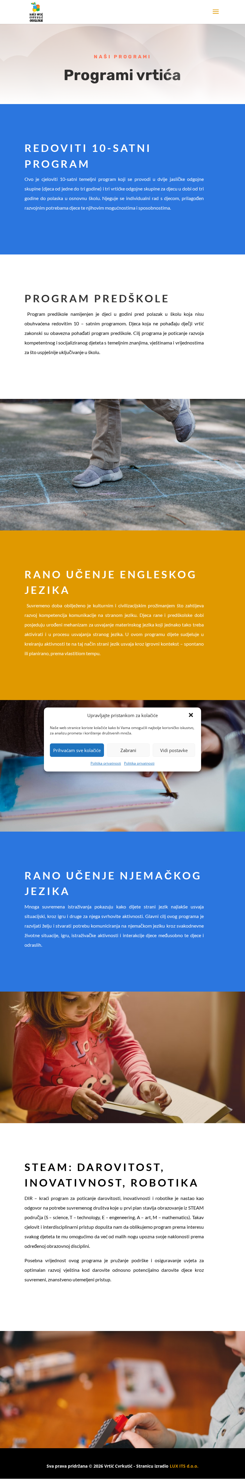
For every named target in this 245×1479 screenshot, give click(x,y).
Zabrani (128, 750)
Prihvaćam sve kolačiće (77, 750)
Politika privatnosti (106, 763)
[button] (191, 715)
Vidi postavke (174, 750)
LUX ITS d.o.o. (184, 1466)
